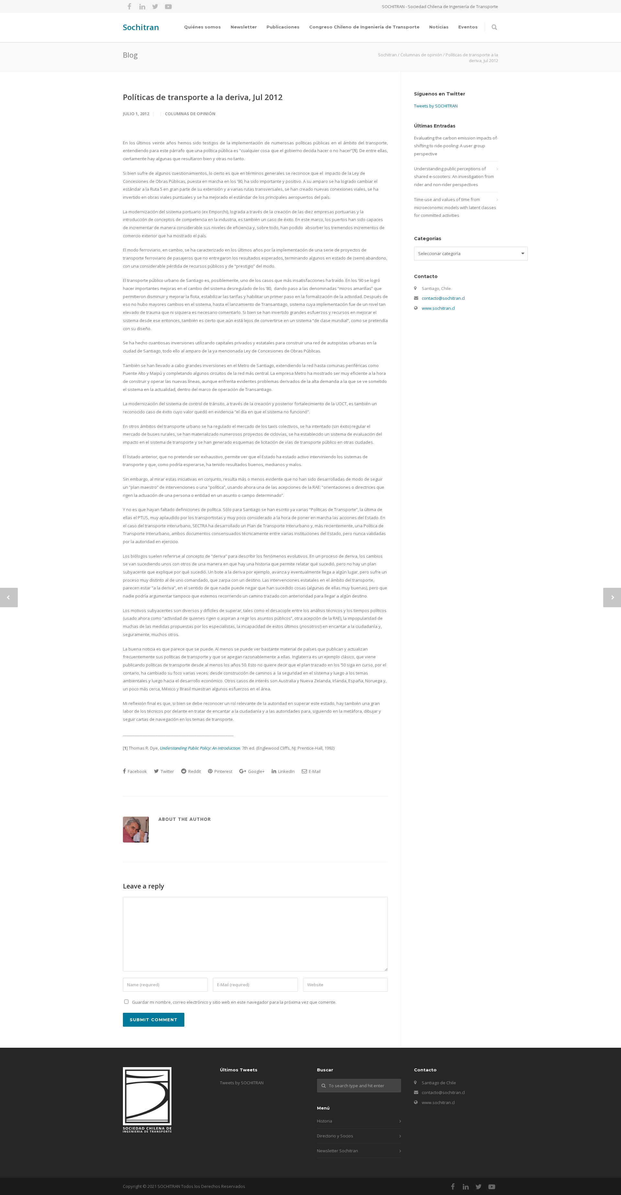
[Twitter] (155, 6)
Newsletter (244, 26)
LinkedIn (286, 771)
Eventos (468, 26)
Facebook (137, 771)
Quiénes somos (202, 26)
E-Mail (314, 771)
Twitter (167, 771)
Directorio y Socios (335, 1136)
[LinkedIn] (142, 6)
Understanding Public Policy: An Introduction (200, 748)
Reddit (194, 771)
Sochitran (141, 27)
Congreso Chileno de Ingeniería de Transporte (364, 26)
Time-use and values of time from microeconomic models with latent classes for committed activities (455, 207)
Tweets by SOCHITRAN (436, 106)
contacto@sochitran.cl (443, 298)
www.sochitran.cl (438, 308)
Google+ (256, 771)
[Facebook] (129, 6)
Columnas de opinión (190, 114)
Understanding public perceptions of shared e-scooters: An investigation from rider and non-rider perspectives (454, 176)
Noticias (439, 26)
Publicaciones (283, 26)
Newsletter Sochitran (337, 1151)
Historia (324, 1121)
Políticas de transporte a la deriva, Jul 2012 (203, 97)
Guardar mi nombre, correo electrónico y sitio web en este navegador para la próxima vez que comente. (234, 1002)
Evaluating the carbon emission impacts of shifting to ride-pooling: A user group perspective (455, 146)
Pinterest (222, 771)
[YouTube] (168, 6)
